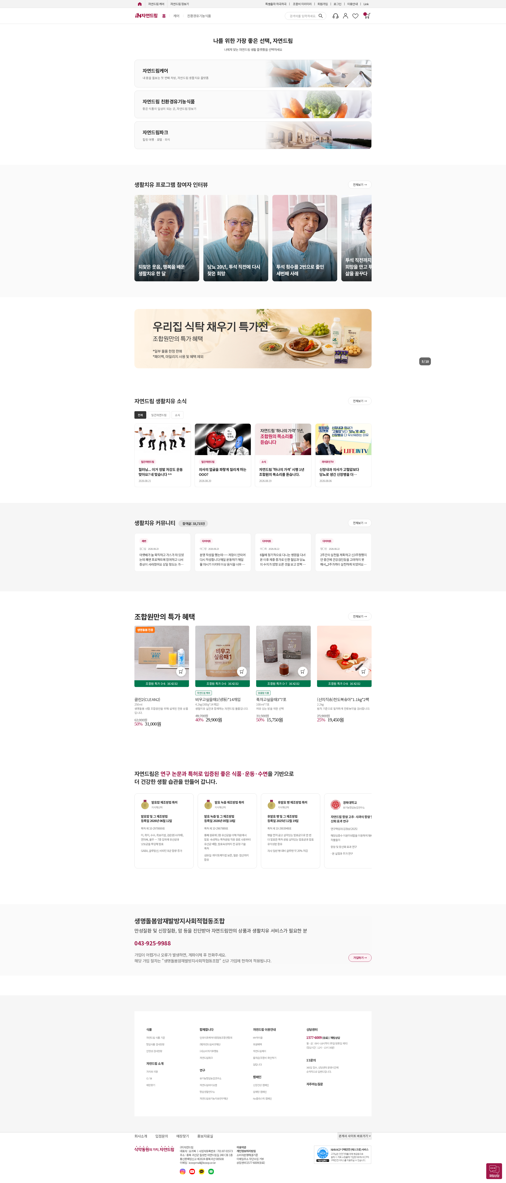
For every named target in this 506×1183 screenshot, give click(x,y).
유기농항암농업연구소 (210, 1078)
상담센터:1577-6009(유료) (251, 1163)
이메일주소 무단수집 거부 (250, 1159)
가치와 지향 (152, 1071)
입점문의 (161, 1136)
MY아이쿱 (257, 1037)
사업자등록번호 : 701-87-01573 (216, 1151)
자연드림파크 (206, 1058)
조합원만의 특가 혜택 (164, 616)
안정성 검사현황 (154, 1051)
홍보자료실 (205, 1136)
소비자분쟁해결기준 (247, 1155)
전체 (140, 415)
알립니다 (257, 1064)
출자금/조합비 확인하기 (264, 1058)
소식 (177, 415)
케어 (176, 15)
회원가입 (322, 4)
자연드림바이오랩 (208, 1085)
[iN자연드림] (139, 4)
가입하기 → (360, 958)
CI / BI (149, 1078)
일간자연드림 (159, 415)
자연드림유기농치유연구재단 (214, 1098)
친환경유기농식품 (199, 15)
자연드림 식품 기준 (155, 1037)
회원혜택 (257, 1044)
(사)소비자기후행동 (209, 1051)
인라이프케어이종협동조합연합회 (216, 1037)
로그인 (337, 4)
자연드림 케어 (156, 4)
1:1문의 (311, 1060)
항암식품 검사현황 (155, 1044)
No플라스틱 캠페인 (262, 1098)
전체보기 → (360, 184)
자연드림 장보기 (179, 4)
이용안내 (352, 4)
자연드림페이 (259, 1051)
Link (366, 4)
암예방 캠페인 (260, 1092)
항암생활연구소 (207, 1092)
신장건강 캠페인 (261, 1085)
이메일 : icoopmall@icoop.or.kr (198, 1163)
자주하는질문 (314, 1084)
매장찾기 (150, 1085)
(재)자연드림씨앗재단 (210, 1044)
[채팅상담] (494, 1171)
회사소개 (140, 1136)
